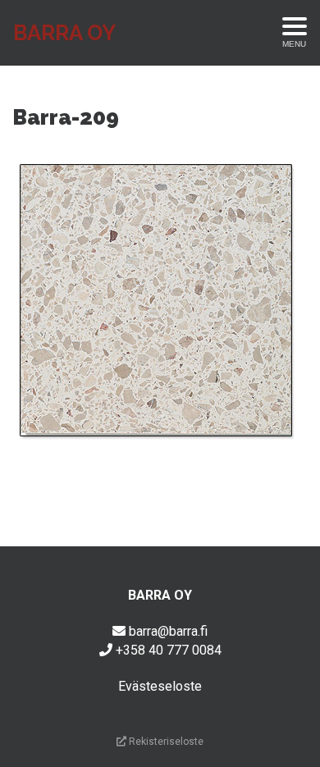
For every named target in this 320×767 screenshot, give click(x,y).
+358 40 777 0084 (169, 650)
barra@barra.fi (168, 631)
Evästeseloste (160, 686)
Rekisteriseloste (164, 741)
